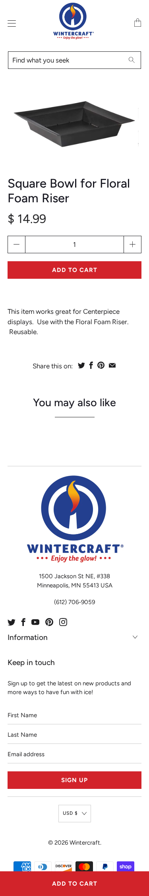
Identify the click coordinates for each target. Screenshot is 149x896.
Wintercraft (85, 842)
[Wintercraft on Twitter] (11, 622)
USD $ (70, 813)
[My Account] (10, 23)
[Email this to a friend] (112, 365)
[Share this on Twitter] (81, 365)
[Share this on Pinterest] (101, 365)
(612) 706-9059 (74, 602)
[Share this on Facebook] (91, 365)
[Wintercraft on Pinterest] (49, 622)
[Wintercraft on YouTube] (35, 622)
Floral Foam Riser (101, 322)
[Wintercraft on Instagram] (63, 622)
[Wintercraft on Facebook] (23, 622)
